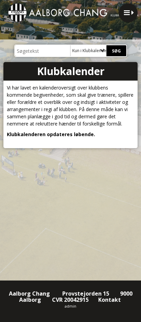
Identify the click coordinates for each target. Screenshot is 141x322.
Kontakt (110, 299)
